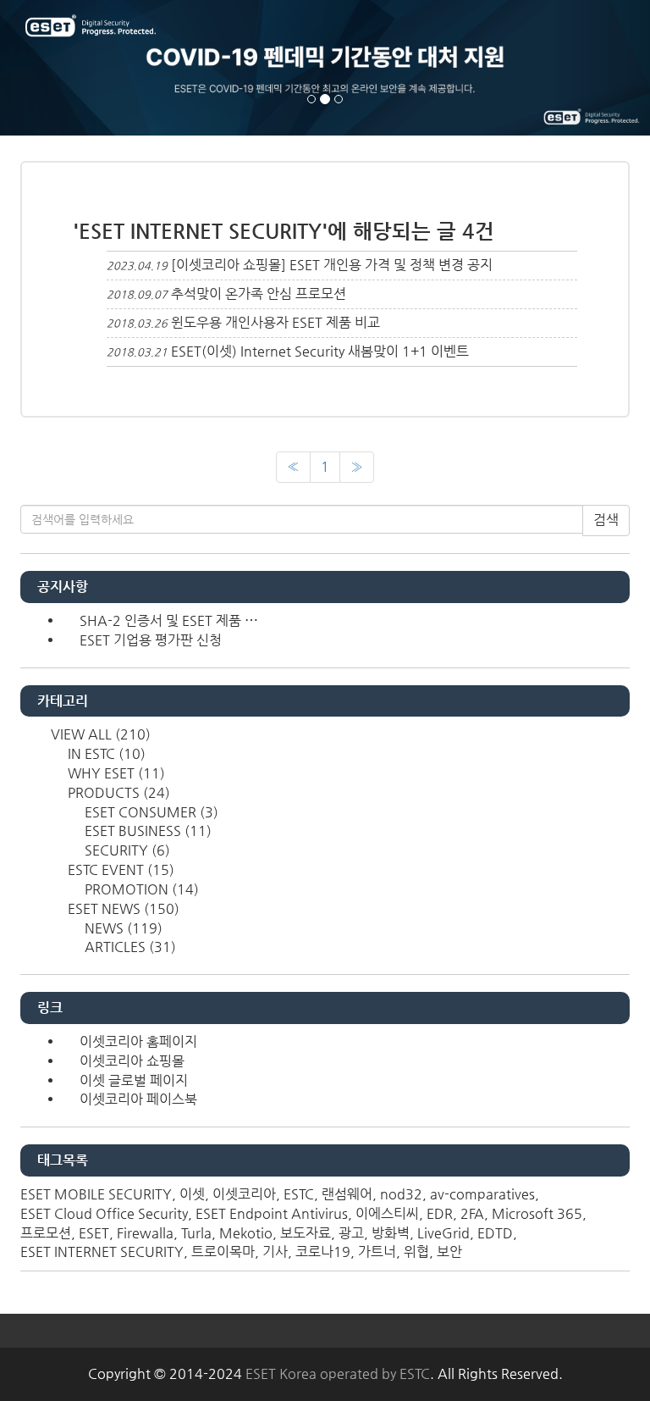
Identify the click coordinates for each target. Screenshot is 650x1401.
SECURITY (125, 850)
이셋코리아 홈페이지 (138, 1041)
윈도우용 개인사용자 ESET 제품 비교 (275, 322)
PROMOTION (140, 889)
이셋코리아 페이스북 (138, 1099)
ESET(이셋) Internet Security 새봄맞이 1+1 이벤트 (320, 351)
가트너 (377, 1251)
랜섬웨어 (347, 1194)
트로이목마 (223, 1251)
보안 (449, 1251)
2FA (472, 1213)
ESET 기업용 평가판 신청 (151, 640)
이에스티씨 (387, 1213)
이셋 (192, 1194)
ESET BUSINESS (146, 830)
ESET (94, 1233)
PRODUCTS (117, 792)
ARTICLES (128, 947)
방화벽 (391, 1233)
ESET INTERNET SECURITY (102, 1251)
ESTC (299, 1194)
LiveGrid (443, 1233)
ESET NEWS (121, 908)
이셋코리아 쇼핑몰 (132, 1061)
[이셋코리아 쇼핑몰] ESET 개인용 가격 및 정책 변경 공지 (332, 265)
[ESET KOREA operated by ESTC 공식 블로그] (92, 27)
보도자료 (305, 1233)
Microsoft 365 (537, 1213)
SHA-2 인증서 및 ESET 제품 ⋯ (169, 620)
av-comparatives (482, 1194)
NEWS (121, 928)
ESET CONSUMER (149, 812)
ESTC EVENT (119, 869)
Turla (196, 1233)
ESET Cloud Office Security (104, 1213)
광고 (351, 1233)
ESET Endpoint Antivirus (272, 1213)
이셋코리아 (244, 1194)
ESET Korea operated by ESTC (337, 1373)
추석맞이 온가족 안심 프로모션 (258, 293)
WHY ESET (114, 773)
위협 (416, 1251)
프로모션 (45, 1233)
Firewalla (145, 1233)
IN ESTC (105, 753)
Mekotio (246, 1233)
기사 (275, 1251)
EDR (440, 1213)
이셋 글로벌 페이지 (134, 1080)
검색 (606, 520)
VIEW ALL (99, 734)
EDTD (495, 1233)
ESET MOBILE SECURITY (96, 1194)
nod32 (401, 1194)
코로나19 (322, 1251)
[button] (48, 68)
